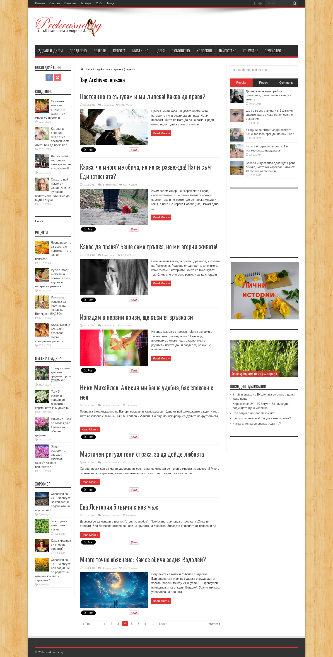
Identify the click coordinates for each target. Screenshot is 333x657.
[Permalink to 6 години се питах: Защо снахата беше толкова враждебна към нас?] (237, 140)
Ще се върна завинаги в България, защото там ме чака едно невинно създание (270, 114)
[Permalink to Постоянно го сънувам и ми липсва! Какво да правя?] (114, 144)
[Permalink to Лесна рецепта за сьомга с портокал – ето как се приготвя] (42, 253)
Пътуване (250, 51)
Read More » (161, 133)
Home (88, 69)
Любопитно (180, 51)
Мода (110, 3)
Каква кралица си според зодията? (61, 544)
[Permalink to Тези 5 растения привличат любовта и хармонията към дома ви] (42, 402)
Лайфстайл (227, 51)
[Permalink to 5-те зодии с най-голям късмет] (42, 532)
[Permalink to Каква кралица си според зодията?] (42, 551)
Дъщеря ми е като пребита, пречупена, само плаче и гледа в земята (269, 95)
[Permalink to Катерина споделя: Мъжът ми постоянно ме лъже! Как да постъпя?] (42, 139)
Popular (241, 82)
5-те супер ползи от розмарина (254, 373)
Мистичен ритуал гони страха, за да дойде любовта (142, 454)
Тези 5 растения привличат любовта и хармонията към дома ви (52, 400)
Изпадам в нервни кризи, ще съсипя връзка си (136, 317)
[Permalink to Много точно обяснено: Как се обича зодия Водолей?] (114, 607)
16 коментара (109, 184)
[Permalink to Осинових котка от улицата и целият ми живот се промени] (42, 112)
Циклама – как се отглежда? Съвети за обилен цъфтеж (53, 427)
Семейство (273, 51)
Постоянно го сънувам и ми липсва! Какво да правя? (142, 96)
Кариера (86, 3)
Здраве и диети (50, 51)
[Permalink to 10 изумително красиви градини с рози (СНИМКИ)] (42, 379)
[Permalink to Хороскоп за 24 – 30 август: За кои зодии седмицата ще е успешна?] (42, 504)
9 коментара (108, 255)
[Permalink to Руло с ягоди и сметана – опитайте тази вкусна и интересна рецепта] (42, 280)
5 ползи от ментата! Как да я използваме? (262, 418)
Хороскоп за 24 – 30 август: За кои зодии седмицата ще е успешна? (53, 502)
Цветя (160, 51)
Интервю (70, 3)
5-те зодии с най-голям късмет (59, 525)
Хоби (99, 3)
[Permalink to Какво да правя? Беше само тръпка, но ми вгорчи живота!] (114, 294)
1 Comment (107, 105)
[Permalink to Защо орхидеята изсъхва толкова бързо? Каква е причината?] (42, 457)
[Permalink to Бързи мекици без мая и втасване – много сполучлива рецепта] (42, 335)
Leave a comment (110, 405)
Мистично (140, 51)
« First (86, 623)
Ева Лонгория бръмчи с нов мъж (119, 506)
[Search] (294, 3)
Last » (163, 623)
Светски (54, 3)
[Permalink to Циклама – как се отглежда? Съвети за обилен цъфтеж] (42, 429)
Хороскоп (204, 51)
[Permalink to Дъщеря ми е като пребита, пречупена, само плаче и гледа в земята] (237, 102)
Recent (263, 82)
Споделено (78, 51)
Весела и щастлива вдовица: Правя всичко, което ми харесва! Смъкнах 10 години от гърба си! (270, 167)
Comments (286, 82)
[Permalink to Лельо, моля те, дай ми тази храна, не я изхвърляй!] (42, 167)
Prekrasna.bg (54, 652)
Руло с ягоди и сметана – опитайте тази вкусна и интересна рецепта (52, 278)
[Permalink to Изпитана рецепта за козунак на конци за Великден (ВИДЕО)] (42, 308)
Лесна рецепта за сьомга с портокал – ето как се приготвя (53, 251)
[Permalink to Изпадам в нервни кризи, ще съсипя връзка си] (114, 364)
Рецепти (100, 51)
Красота (119, 51)
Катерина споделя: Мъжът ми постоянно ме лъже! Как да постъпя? (52, 137)
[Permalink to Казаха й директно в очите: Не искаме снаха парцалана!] (237, 157)
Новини (40, 3)
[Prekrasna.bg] (69, 33)
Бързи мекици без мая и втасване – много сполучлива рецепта (52, 333)
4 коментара (108, 325)
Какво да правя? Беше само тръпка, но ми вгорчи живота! (148, 246)
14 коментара (109, 568)
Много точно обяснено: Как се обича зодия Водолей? (143, 559)
